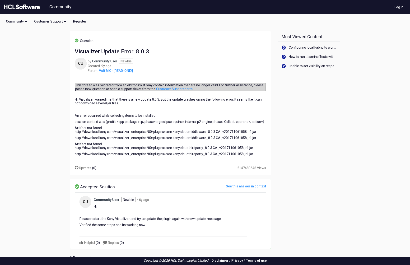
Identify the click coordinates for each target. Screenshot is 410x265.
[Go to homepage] (21, 7)
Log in (399, 7)
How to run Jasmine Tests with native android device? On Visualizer (313, 57)
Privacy (237, 260)
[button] (16, 21)
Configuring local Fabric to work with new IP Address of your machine (313, 47)
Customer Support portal (174, 89)
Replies (115, 243)
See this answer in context (246, 186)
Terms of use (256, 260)
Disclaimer (219, 260)
